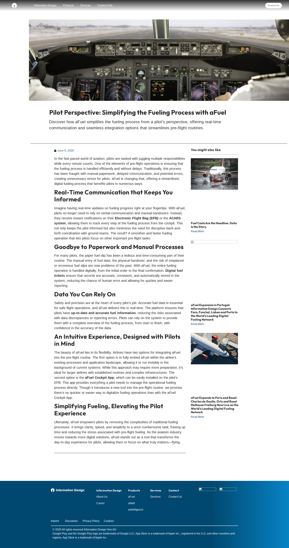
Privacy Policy (91, 521)
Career (100, 503)
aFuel (131, 496)
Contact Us (175, 496)
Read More (197, 231)
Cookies (109, 521)
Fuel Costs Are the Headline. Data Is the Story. (214, 225)
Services (85, 5)
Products (68, 5)
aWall (131, 503)
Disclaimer (71, 521)
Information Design (45, 5)
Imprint (55, 521)
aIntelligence (135, 509)
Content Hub (104, 5)
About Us (101, 496)
